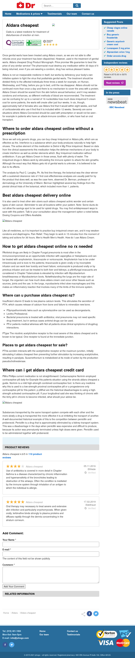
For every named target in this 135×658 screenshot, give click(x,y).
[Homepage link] (22, 5)
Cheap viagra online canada (117, 29)
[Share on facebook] (89, 613)
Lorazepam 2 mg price (118, 48)
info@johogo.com (19, 637)
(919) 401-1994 (14, 631)
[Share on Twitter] (96, 613)
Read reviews (113, 82)
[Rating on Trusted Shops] (117, 69)
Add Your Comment (14, 586)
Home (8, 13)
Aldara (15, 612)
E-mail (6, 549)
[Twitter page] (11, 644)
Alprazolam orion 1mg (118, 51)
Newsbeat (116, 107)
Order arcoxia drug (116, 55)
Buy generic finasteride (113, 36)
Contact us (88, 13)
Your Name (9, 539)
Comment (8, 564)
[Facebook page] (5, 644)
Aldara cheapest (28, 612)
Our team (72, 13)
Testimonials (54, 13)
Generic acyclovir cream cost (116, 43)
